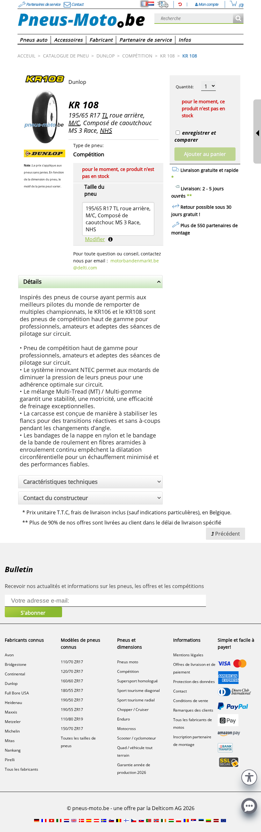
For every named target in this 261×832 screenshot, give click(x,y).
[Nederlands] (151, 4)
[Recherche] (238, 18)
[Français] (144, 4)
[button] (249, 776)
